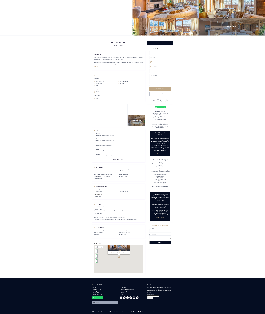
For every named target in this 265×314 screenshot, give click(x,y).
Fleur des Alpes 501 (114, 249)
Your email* (151, 228)
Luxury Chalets (123, 3)
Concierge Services (160, 217)
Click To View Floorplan (118, 159)
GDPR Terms (160, 85)
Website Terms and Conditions (127, 289)
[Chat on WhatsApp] (160, 107)
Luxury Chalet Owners (97, 294)
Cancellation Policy (98, 194)
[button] (118, 257)
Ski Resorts (134, 3)
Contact (142, 3)
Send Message (160, 88)
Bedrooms (98, 130)
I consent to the (157, 85)
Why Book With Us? (160, 153)
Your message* (152, 234)
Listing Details (99, 167)
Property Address (100, 227)
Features (98, 75)
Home (108, 3)
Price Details (99, 204)
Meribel (115, 45)
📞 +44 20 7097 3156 (152, 3)
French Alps (120, 45)
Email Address (150, 294)
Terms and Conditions (101, 186)
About (114, 3)
